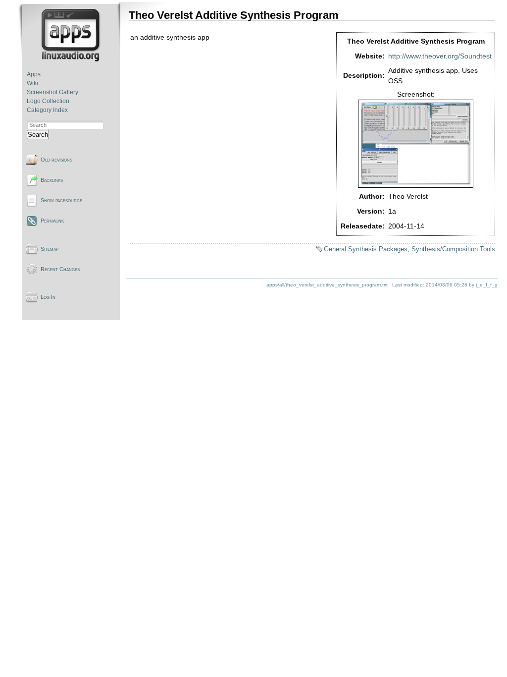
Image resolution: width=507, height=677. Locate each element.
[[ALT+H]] (71, 59)
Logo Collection (48, 101)
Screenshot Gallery (52, 92)
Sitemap (49, 249)
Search (38, 134)
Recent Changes (60, 269)
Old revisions (56, 160)
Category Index (47, 110)
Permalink (52, 221)
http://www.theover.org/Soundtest (440, 56)
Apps (34, 74)
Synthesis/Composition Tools (453, 249)
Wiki (32, 83)
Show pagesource (61, 200)
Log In (48, 297)
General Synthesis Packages (365, 249)
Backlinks (52, 180)
